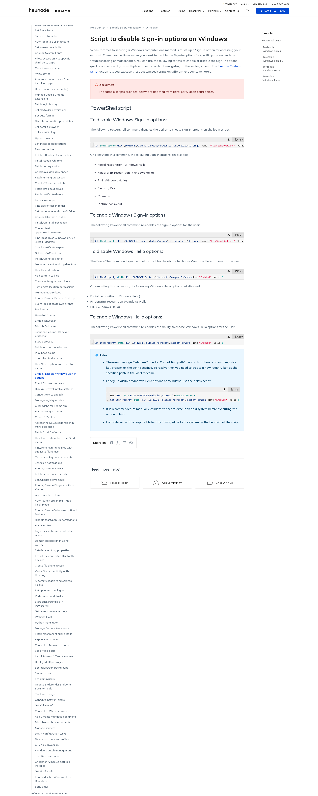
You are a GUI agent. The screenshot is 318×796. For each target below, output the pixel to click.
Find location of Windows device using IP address (55, 225)
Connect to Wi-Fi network (51, 696)
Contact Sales (260, 3)
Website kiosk (44, 602)
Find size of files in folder (50, 191)
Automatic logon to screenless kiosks (53, 568)
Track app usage (45, 679)
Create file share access (49, 551)
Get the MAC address (48, 238)
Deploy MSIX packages (49, 647)
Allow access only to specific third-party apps (52, 46)
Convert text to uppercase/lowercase (48, 215)
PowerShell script (271, 40)
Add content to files (47, 261)
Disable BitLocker (45, 311)
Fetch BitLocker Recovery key (53, 140)
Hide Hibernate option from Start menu (55, 425)
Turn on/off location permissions (54, 272)
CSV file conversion (47, 730)
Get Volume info (44, 690)
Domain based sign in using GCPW (52, 528)
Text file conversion (47, 741)
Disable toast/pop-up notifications (56, 505)
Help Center (62, 11)
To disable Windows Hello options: (271, 69)
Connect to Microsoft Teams (52, 630)
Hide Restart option (47, 255)
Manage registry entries (49, 385)
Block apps (42, 294)
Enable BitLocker (45, 306)
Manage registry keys (48, 278)
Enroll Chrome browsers (49, 368)
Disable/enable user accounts (53, 707)
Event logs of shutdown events (54, 289)
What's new (231, 3)
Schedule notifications (48, 448)
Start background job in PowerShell (49, 589)
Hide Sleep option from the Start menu (55, 351)
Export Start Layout (47, 624)
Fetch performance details (51, 459)
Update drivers (44, 123)
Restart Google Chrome (49, 396)
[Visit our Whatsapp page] (131, 443)
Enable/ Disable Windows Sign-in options (56, 361)
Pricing (181, 10)
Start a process (44, 327)
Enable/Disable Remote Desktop (55, 283)
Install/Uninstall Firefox (49, 244)
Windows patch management (53, 736)
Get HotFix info (44, 756)
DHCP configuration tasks (50, 719)
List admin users (45, 664)
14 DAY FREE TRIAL (273, 10)
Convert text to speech (49, 380)
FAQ (31, 784)
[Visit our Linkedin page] (124, 443)
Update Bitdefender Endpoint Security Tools (53, 672)
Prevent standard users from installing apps (52, 66)
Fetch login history (46, 89)
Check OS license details (50, 168)
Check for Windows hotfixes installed (52, 749)
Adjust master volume (48, 480)
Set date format (44, 101)
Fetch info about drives (49, 174)
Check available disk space (51, 157)
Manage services (45, 713)
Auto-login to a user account (52, 27)
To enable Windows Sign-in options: (272, 59)
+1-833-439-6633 (279, 3)
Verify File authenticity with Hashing (52, 558)
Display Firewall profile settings (54, 374)
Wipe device (42, 59)
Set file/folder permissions (51, 95)
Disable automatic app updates (54, 106)
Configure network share (50, 685)
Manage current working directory (55, 249)
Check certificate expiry (49, 232)
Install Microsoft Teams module (54, 641)
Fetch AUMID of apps (48, 417)
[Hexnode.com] (39, 11)
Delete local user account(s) (51, 74)
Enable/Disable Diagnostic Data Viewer (54, 472)
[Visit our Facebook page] (111, 443)
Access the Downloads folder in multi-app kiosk (54, 410)
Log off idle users (45, 636)
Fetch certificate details (49, 179)
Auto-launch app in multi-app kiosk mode (53, 488)
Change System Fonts (48, 38)
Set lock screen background (51, 653)
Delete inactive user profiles (52, 724)
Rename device (44, 134)
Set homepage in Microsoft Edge (55, 196)
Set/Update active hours (50, 465)
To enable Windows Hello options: (271, 79)
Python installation (46, 608)
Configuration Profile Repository (48, 779)
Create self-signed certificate (52, 266)
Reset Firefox (43, 510)
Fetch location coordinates (51, 332)
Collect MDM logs (45, 117)
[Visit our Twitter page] (118, 443)
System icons (43, 658)
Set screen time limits (48, 32)
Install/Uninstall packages (51, 208)
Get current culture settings (51, 596)
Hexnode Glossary (40, 790)
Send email (42, 772)
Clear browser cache (47, 53)
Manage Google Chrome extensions (49, 82)
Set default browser (47, 112)
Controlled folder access (49, 343)
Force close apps (45, 185)
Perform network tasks (49, 581)
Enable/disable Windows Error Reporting (53, 764)
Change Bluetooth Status (50, 202)
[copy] (238, 139)
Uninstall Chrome (45, 300)
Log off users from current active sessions (54, 518)
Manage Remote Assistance (52, 613)
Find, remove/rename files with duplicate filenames (53, 435)
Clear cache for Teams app (51, 391)
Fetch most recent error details (53, 619)
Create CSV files (45, 402)
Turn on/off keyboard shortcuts (53, 442)
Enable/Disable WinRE (49, 453)
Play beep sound (45, 338)
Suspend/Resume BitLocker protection (51, 319)
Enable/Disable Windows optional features (56, 497)
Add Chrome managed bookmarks (56, 702)
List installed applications (50, 129)
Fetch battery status (47, 151)
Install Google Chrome (48, 146)
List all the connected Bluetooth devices (54, 543)
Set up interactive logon (49, 575)
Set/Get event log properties (52, 535)
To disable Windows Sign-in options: (272, 50)
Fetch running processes (50, 163)
